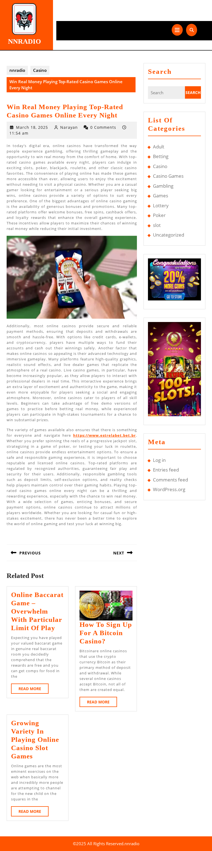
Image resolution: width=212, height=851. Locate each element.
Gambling (163, 186)
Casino (40, 70)
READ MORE (33, 690)
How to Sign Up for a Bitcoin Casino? (106, 633)
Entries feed (166, 470)
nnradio (24, 41)
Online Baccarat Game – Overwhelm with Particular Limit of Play (37, 611)
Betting (160, 156)
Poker (159, 215)
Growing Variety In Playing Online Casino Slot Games (35, 739)
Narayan (69, 127)
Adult (158, 146)
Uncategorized (168, 235)
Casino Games (168, 176)
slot (157, 225)
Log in (159, 460)
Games (160, 195)
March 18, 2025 (32, 127)
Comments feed (170, 479)
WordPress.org (169, 489)
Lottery (161, 205)
